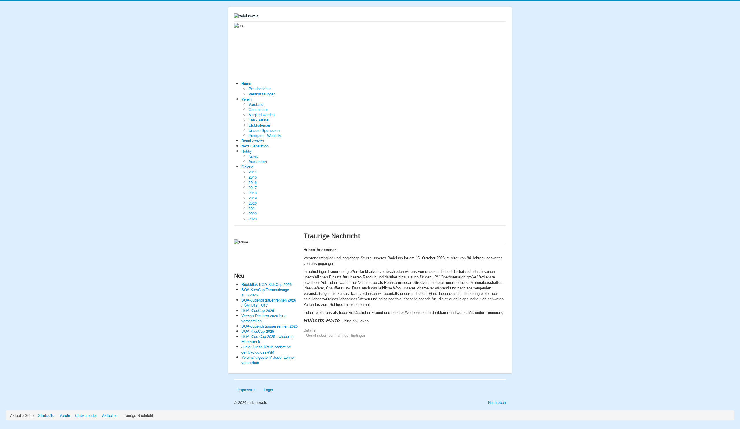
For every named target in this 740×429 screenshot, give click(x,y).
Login (268, 389)
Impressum (247, 389)
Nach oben (497, 402)
